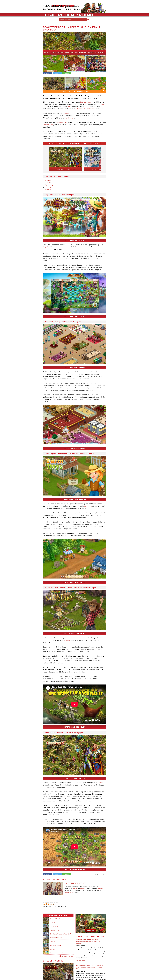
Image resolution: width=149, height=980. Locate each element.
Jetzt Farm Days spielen (74, 500)
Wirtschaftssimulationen (86, 109)
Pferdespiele (69, 118)
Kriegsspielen (69, 892)
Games (51, 15)
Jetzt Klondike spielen (74, 634)
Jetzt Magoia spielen (74, 240)
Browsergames (86, 102)
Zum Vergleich (86, 15)
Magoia (48, 180)
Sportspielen (48, 125)
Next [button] (103, 159)
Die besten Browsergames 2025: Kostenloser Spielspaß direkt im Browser (88, 941)
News (59, 15)
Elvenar (48, 190)
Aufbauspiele (62, 122)
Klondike (48, 187)
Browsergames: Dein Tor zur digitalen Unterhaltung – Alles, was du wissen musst (89, 967)
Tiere (69, 107)
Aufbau (74, 888)
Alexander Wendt (75, 883)
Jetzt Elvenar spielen (74, 778)
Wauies (48, 183)
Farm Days (49, 185)
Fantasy (100, 888)
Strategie (83, 888)
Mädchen (68, 113)
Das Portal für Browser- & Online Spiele (61, 9)
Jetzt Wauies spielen (74, 368)
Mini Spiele (69, 15)
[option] (65, 159)
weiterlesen (81, 961)
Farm (102, 104)
